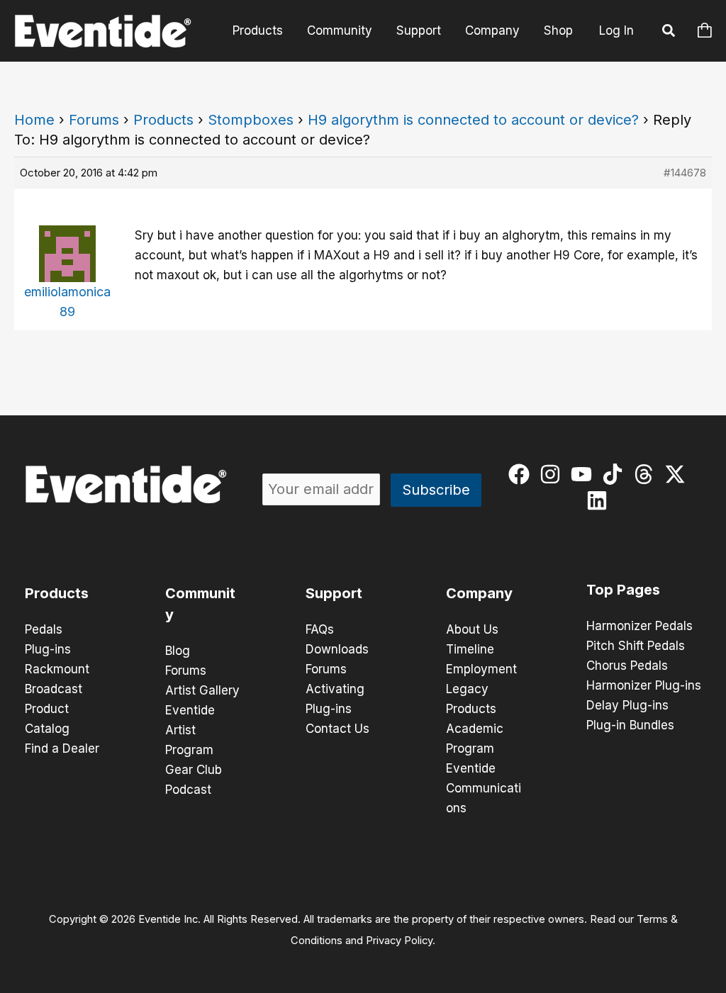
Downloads (337, 649)
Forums (94, 119)
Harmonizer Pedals (639, 626)
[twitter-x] (678, 474)
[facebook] (522, 474)
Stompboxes (251, 119)
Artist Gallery (202, 690)
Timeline (470, 649)
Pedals (43, 629)
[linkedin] (600, 500)
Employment (481, 669)
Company (492, 30)
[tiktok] (616, 474)
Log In (616, 30)
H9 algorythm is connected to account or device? (473, 119)
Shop (558, 30)
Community (339, 30)
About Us (472, 629)
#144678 (685, 172)
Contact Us (337, 729)
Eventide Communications (483, 788)
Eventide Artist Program (190, 730)
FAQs (320, 629)
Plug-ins (48, 649)
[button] (669, 32)
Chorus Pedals (627, 665)
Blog (177, 651)
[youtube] (584, 474)
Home (34, 119)
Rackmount (57, 669)
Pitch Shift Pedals (635, 646)
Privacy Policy (399, 940)
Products (258, 30)
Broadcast (53, 689)
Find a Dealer (62, 748)
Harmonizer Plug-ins (643, 685)
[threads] (647, 474)
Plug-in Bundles (630, 725)
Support (418, 30)
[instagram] (553, 474)
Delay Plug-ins (627, 705)
